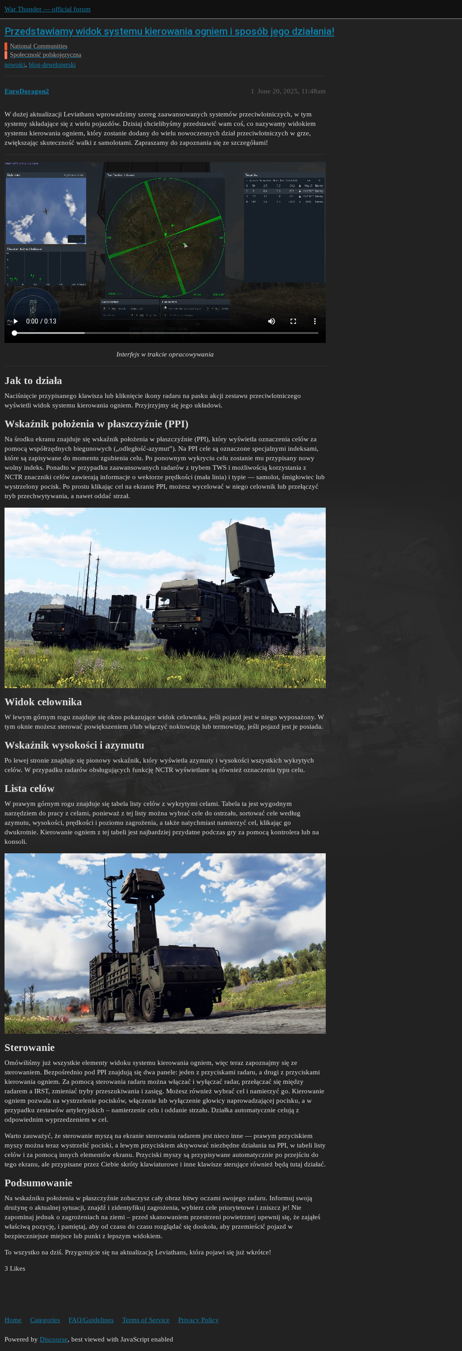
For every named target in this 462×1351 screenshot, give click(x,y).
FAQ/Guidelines (91, 1319)
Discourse (54, 1339)
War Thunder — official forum (48, 9)
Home (13, 1319)
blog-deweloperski (52, 64)
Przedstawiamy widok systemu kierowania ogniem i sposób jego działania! (169, 31)
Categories (45, 1319)
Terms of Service (146, 1319)
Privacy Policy (198, 1319)
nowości (15, 64)
